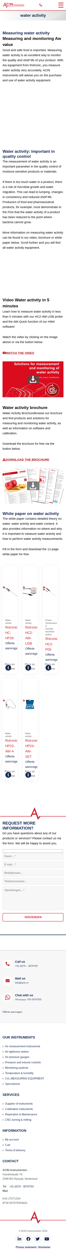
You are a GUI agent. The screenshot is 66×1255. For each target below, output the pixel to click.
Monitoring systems (16, 1067)
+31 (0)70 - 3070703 (21, 1186)
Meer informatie (6, 668)
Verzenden (33, 917)
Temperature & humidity (19, 1073)
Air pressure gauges (17, 1057)
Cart (7, 1144)
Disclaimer (44, 1247)
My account (12, 1139)
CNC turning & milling (18, 1119)
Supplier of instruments (19, 1103)
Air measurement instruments (22, 1046)
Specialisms (12, 1083)
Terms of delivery (15, 1150)
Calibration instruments (19, 1109)
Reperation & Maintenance (21, 1114)
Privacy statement (26, 1247)
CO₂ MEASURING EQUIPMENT (24, 1078)
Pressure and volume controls (23, 1062)
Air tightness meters (17, 1051)
